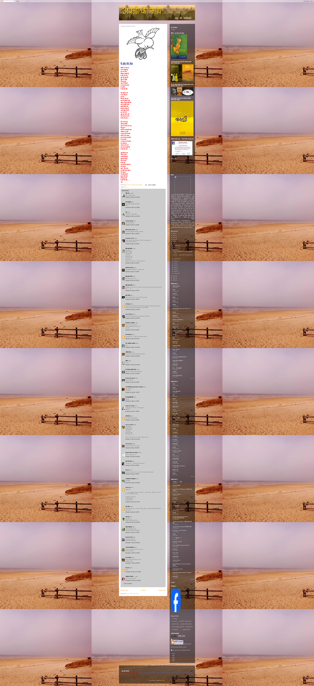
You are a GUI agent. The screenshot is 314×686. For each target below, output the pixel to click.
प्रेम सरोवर (128, 506)
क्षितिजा (173, 29)
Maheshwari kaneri (130, 229)
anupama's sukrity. (177, 541)
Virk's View (175, 552)
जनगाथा (174, 353)
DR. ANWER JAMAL (130, 343)
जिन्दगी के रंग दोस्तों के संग (178, 319)
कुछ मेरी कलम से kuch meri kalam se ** (182, 308)
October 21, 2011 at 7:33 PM (132, 401)
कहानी (173, 657)
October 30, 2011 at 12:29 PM (133, 522)
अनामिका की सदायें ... (177, 345)
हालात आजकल (176, 458)
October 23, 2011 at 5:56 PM (132, 465)
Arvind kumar (129, 443)
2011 (174, 243)
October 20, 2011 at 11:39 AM (133, 207)
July (175, 263)
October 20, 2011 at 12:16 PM (133, 216)
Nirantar (128, 567)
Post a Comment (128, 583)
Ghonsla (175, 501)
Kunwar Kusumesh (130, 378)
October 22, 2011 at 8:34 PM (132, 448)
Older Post (162, 590)
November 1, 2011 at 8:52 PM (133, 542)
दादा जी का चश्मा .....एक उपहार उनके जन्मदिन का (182, 624)
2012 (174, 241)
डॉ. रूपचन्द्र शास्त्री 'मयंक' (131, 369)
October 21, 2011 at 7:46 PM (132, 411)
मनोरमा (174, 387)
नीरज (174, 338)
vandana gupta (129, 220)
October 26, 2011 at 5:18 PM (132, 512)
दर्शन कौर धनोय (129, 461)
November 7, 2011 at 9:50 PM (133, 563)
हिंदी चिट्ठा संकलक (187, 644)
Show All (192, 378)
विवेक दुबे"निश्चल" (129, 248)
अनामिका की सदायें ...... (130, 576)
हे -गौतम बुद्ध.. (174, 618)
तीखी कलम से (175, 342)
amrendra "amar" (130, 238)
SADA (174, 534)
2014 (174, 237)
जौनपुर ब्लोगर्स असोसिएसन (178, 360)
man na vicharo (129, 424)
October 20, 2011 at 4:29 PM (132, 280)
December (176, 245)
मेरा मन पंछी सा (128, 557)
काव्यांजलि (174, 371)
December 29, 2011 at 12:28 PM (133, 580)
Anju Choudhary (174, 588)
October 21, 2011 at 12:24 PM (133, 373)
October (176, 249)
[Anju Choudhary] (176, 611)
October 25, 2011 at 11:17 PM (133, 501)
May (175, 267)
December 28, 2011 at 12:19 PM (133, 571)
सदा (126, 212)
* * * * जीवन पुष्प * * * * (177, 537)
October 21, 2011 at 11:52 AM (133, 347)
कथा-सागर (175, 293)
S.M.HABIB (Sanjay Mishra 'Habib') (134, 386)
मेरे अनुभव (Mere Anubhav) (179, 465)
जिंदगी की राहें (175, 327)
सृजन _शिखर (175, 413)
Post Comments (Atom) (132, 593)
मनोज (174, 384)
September (176, 258)
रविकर (127, 360)
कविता (125, 187)
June (175, 265)
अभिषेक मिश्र (128, 352)
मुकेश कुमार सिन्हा (129, 276)
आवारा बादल (175, 364)
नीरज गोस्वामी (128, 202)
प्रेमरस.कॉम (175, 443)
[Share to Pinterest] (155, 185)
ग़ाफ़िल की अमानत (176, 417)
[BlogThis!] (150, 185)
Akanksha (175, 549)
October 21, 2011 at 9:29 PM (132, 420)
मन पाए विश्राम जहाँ (176, 391)
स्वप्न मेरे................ (177, 410)
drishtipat (128, 304)
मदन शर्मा (127, 516)
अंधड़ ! (174, 289)
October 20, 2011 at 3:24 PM (132, 263)
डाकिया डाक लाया (176, 286)
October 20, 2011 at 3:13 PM (132, 243)
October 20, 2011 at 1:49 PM (132, 233)
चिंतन (173, 660)
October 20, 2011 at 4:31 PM (132, 290)
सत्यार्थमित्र (175, 436)
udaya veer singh (130, 405)
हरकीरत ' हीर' (175, 469)
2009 (174, 278)
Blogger (163, 680)
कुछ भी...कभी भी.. (176, 349)
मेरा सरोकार (175, 439)
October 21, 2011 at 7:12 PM (132, 392)
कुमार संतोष (128, 295)
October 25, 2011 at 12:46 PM (133, 482)
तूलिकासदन (175, 316)
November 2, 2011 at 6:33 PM (133, 553)
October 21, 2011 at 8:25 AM (132, 329)
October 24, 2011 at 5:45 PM (132, 474)
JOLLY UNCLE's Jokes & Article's (181, 545)
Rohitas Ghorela (177, 494)
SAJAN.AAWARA (130, 547)
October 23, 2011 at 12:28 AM (133, 456)
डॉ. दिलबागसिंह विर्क (129, 397)
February (176, 273)
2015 (174, 235)
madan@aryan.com (177, 569)
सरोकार (174, 398)
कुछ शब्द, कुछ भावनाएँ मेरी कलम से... (180, 356)
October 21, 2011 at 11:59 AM (133, 356)
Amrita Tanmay (176, 560)
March (175, 271)
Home (143, 590)
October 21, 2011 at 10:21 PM (133, 439)
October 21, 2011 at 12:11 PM (133, 364)
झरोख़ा (174, 297)
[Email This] (149, 185)
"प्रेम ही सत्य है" (176, 505)
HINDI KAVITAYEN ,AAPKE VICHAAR (182, 572)
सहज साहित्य (175, 402)
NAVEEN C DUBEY (130, 322)
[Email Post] (146, 184)
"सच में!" (174, 512)
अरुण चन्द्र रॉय (129, 334)
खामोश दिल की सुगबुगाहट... (178, 330)
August (176, 261)
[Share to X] (152, 185)
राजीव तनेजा (128, 416)
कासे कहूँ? (175, 334)
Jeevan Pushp (129, 537)
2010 (174, 276)
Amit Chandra (129, 314)
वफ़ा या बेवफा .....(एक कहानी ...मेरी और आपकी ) (182, 621)
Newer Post (124, 590)
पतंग (173, 454)
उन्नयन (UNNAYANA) (177, 375)
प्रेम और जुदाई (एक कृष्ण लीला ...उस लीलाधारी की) (182, 626)
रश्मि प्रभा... (128, 193)
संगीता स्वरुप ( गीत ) (129, 267)
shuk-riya (128, 487)
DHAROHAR (176, 556)
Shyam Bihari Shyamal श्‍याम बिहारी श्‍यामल (182, 526)
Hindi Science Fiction (178, 509)
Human (127, 470)
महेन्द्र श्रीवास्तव (129, 527)
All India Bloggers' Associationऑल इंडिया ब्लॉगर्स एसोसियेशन (180, 517)
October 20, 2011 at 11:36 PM (133, 309)
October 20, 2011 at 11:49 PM (133, 318)
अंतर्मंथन (174, 304)
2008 (174, 280)
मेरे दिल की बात (176, 425)
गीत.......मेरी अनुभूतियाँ (177, 368)
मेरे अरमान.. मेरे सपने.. (177, 451)
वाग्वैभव (174, 473)
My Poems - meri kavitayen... (180, 530)
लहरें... (174, 395)
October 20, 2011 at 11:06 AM (133, 197)
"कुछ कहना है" (175, 576)
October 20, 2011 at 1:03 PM (132, 224)
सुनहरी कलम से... (176, 406)
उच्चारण (174, 312)
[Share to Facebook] (153, 185)
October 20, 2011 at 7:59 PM (132, 299)
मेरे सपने (174, 447)
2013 (174, 239)
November (176, 247)
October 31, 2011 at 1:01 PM (132, 532)
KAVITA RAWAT (176, 485)
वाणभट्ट (174, 428)
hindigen (175, 498)
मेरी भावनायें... (175, 432)
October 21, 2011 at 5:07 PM (132, 382)
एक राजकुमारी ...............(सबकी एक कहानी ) (181, 629)
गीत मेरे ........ (175, 301)
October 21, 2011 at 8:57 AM (132, 338)
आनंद (174, 323)
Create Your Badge (174, 612)
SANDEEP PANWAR (130, 478)
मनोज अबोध (175, 462)
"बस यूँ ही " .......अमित (177, 481)
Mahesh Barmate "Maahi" (132, 452)
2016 (174, 233)
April (175, 269)
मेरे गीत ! (174, 421)
